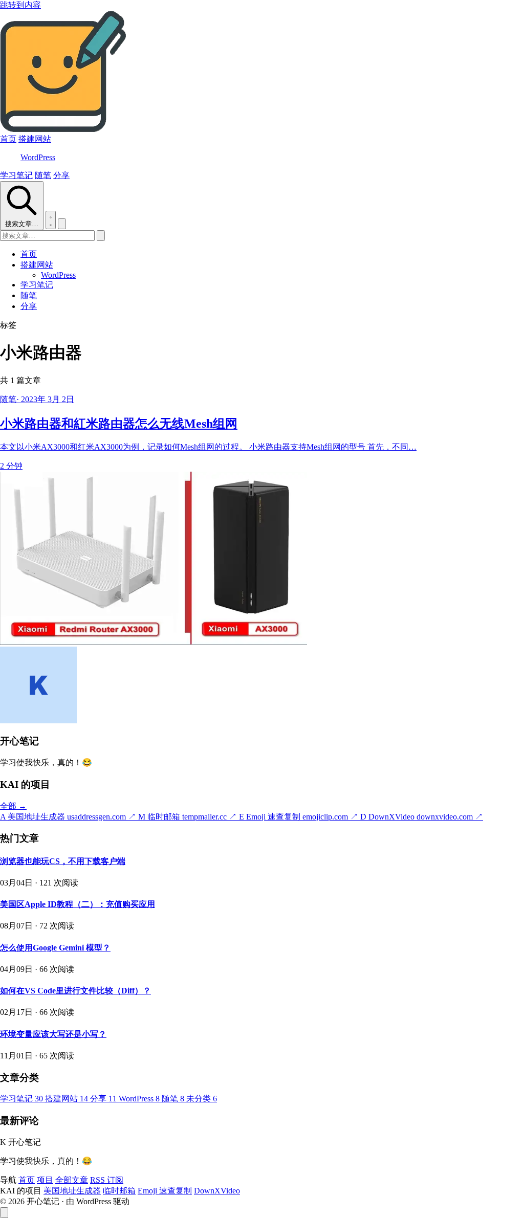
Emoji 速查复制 (165, 1190)
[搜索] (101, 235)
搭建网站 (34, 139)
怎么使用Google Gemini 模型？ (55, 947)
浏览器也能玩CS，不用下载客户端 (62, 861)
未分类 (201, 1098)
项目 (45, 1180)
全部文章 (71, 1180)
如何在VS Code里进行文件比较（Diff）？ (75, 990)
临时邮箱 (119, 1190)
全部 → (13, 806)
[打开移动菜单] (62, 223)
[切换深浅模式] (51, 220)
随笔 (43, 175)
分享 (61, 175)
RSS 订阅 (106, 1180)
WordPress (37, 157)
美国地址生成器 (72, 1190)
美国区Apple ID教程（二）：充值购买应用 (77, 904)
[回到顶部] (4, 1212)
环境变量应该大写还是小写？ (53, 1034)
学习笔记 (16, 175)
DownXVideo (217, 1190)
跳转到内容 (20, 5)
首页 (8, 139)
